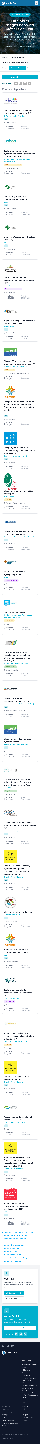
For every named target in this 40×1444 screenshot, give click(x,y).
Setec (6, 202)
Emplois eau (6, 1406)
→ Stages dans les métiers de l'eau (14, 1238)
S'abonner (20, 1328)
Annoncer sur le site (28, 1412)
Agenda (24, 1367)
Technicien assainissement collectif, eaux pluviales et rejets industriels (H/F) (19, 1036)
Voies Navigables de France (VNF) (16, 367)
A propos (25, 1415)
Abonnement (26, 1406)
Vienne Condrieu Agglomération (15, 831)
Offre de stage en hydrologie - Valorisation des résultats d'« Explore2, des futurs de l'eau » (18, 782)
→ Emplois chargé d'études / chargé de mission (19, 1258)
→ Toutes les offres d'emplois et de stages (17, 1232)
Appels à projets (27, 1388)
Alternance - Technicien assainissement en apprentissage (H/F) (19, 280)
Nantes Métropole (10, 326)
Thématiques (26, 1375)
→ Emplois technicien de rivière (13, 1242)
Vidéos (24, 1373)
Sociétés (5, 1417)
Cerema (6, 413)
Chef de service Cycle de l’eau (18, 912)
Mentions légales (7, 1438)
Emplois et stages (7, 1412)
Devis (23, 1409)
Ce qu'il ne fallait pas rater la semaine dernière (29, 1380)
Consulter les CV (15, 1299)
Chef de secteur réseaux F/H (17, 612)
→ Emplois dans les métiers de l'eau (15, 1235)
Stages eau (5, 1409)
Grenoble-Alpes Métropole (13, 877)
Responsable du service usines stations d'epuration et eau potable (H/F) (20, 825)
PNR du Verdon (9, 496)
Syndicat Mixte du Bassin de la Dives (17, 663)
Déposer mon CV (15, 1293)
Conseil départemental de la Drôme (16, 456)
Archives (24, 1420)
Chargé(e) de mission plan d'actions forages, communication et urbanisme (19, 450)
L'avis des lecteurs (28, 1417)
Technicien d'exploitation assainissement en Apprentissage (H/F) (19, 993)
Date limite (30, 68)
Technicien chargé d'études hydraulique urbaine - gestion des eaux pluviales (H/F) (19, 154)
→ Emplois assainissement (11, 1255)
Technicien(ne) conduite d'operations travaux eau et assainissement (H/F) (16, 1206)
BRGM (6, 577)
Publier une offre (13, 77)
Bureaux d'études (8, 1420)
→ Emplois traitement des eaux (13, 1245)
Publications (26, 1370)
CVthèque (5, 1415)
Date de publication (17, 68)
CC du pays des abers (12, 998)
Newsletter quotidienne (29, 1364)
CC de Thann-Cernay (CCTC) (14, 1122)
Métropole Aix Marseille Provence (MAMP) (19, 704)
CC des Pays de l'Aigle (12, 914)
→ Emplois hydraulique (10, 1251)
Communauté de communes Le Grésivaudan (20, 537)
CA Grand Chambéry (11, 1212)
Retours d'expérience (29, 1385)
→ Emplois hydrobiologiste (11, 1261)
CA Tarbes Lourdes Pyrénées (14, 116)
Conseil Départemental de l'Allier (15, 1041)
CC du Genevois (9, 286)
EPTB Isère (7, 788)
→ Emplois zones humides (11, 1248)
